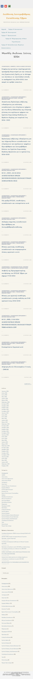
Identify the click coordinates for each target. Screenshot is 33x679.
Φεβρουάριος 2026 (5, 402)
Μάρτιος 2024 (5, 444)
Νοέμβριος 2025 (5, 407)
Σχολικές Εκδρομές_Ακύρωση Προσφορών (10, 515)
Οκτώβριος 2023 (5, 453)
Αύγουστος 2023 (5, 456)
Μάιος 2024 (4, 440)
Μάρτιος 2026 (5, 400)
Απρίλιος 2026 (5, 398)
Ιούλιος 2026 (4, 393)
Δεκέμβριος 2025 (5, 405)
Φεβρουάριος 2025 (5, 424)
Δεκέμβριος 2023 (5, 449)
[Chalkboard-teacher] (9, 6)
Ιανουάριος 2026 (5, 404)
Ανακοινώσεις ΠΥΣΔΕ (16, 266)
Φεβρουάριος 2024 (5, 445)
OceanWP (17, 675)
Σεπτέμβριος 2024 (5, 433)
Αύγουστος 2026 (5, 391)
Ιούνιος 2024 (4, 438)
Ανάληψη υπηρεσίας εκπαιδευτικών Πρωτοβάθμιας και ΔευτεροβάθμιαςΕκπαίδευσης (14, 224)
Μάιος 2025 (4, 418)
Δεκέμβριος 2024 (5, 427)
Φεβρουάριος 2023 (5, 464)
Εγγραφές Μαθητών (6, 487)
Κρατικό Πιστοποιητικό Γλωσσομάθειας (10, 493)
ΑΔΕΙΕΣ (3, 475)
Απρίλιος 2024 (5, 442)
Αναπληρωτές (6, 136)
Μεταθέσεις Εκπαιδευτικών (9, 98)
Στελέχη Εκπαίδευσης (6, 509)
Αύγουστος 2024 (5, 435)
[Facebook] (2, 6)
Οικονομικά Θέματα (6, 500)
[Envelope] (6, 6)
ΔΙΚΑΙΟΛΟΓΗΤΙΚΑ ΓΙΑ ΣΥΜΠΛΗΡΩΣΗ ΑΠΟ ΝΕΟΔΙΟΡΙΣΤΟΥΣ (15, 562)
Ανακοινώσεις (6, 66)
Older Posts (27, 383)
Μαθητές (13, 66)
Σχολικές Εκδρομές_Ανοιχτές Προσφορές (10, 516)
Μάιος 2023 (4, 460)
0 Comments (6, 90)
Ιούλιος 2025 (4, 415)
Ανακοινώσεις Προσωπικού (18, 97)
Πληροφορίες (4, 504)
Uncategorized (5, 473)
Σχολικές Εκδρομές (6, 513)
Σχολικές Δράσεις (5, 511)
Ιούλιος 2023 (4, 458)
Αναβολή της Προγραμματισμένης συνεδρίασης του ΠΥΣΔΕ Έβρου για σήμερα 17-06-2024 (14, 273)
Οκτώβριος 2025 (5, 409)
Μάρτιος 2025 (5, 422)
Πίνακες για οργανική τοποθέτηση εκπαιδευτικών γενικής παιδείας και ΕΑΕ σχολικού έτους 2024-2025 (16, 298)
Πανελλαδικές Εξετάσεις (24, 66)
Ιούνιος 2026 (4, 395)
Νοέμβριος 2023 (5, 451)
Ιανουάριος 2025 (5, 425)
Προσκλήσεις (4, 507)
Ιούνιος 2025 (4, 416)
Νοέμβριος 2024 (5, 429)
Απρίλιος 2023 (5, 462)
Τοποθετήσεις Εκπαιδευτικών (19, 268)
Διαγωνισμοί (4, 484)
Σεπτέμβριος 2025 (5, 411)
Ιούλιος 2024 (4, 436)
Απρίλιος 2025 (5, 420)
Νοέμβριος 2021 (5, 465)
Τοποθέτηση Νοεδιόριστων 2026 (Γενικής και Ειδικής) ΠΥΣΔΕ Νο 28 (16, 533)
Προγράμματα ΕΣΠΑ (6, 506)
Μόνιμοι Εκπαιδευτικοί (8, 170)
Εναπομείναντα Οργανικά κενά (12, 347)
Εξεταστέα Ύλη (5, 491)
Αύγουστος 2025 (5, 413)
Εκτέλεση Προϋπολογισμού (7, 489)
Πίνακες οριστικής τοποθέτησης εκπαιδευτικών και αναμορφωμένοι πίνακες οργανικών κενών (14, 249)
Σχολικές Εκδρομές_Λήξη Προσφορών (9, 518)
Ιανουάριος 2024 (5, 447)
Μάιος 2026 (4, 396)
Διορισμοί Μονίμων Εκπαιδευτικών (9, 486)
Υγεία (3, 522)
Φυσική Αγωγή (5, 524)
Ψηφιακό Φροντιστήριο (6, 526)
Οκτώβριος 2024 (5, 431)
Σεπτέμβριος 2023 (5, 455)
